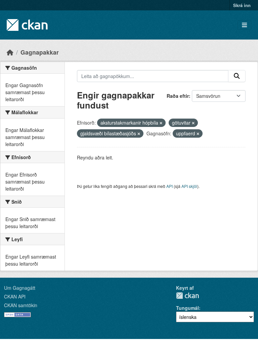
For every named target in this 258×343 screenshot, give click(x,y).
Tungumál (187, 307)
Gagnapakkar (39, 52)
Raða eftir (178, 95)
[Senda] (237, 76)
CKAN (187, 295)
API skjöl (189, 186)
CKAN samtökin (20, 305)
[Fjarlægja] (161, 123)
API (169, 186)
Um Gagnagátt (19, 287)
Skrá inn (242, 5)
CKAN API (15, 296)
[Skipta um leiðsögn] (244, 25)
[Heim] (10, 52)
